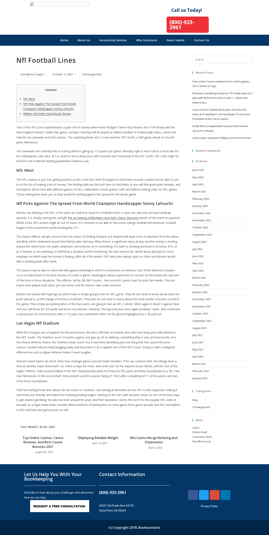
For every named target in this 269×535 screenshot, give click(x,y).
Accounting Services (113, 40)
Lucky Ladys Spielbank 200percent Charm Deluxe (221, 138)
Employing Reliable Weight (98, 438)
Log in (195, 427)
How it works (175, 40)
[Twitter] (204, 495)
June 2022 (198, 256)
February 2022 (200, 285)
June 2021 (198, 342)
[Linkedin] (225, 495)
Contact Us (201, 40)
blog (195, 400)
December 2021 (201, 299)
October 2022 (200, 227)
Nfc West (29, 99)
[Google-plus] (215, 495)
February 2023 (200, 199)
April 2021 (198, 356)
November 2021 (201, 306)
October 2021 (200, 313)
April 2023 (198, 184)
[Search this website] (222, 59)
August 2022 (199, 242)
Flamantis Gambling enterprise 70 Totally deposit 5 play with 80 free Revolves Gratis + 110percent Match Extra (222, 98)
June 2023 (198, 170)
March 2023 (199, 191)
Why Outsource (146, 40)
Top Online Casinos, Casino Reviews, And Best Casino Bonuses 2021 (42, 442)
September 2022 (202, 234)
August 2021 (199, 328)
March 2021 (199, 364)
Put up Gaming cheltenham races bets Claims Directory (103, 218)
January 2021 (200, 378)
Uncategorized (92, 74)
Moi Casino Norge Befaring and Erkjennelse (153, 440)
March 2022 (199, 277)
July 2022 (197, 249)
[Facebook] (193, 495)
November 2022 (201, 220)
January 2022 (200, 292)
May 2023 (198, 177)
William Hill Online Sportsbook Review (47, 114)
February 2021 (200, 371)
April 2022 (198, 270)
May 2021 (198, 349)
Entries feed (199, 432)
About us (84, 40)
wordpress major (32, 74)
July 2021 (197, 335)
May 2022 (198, 263)
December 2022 (201, 213)
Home (64, 40)
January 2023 (200, 206)
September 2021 (202, 321)
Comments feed (201, 437)
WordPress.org (201, 441)
